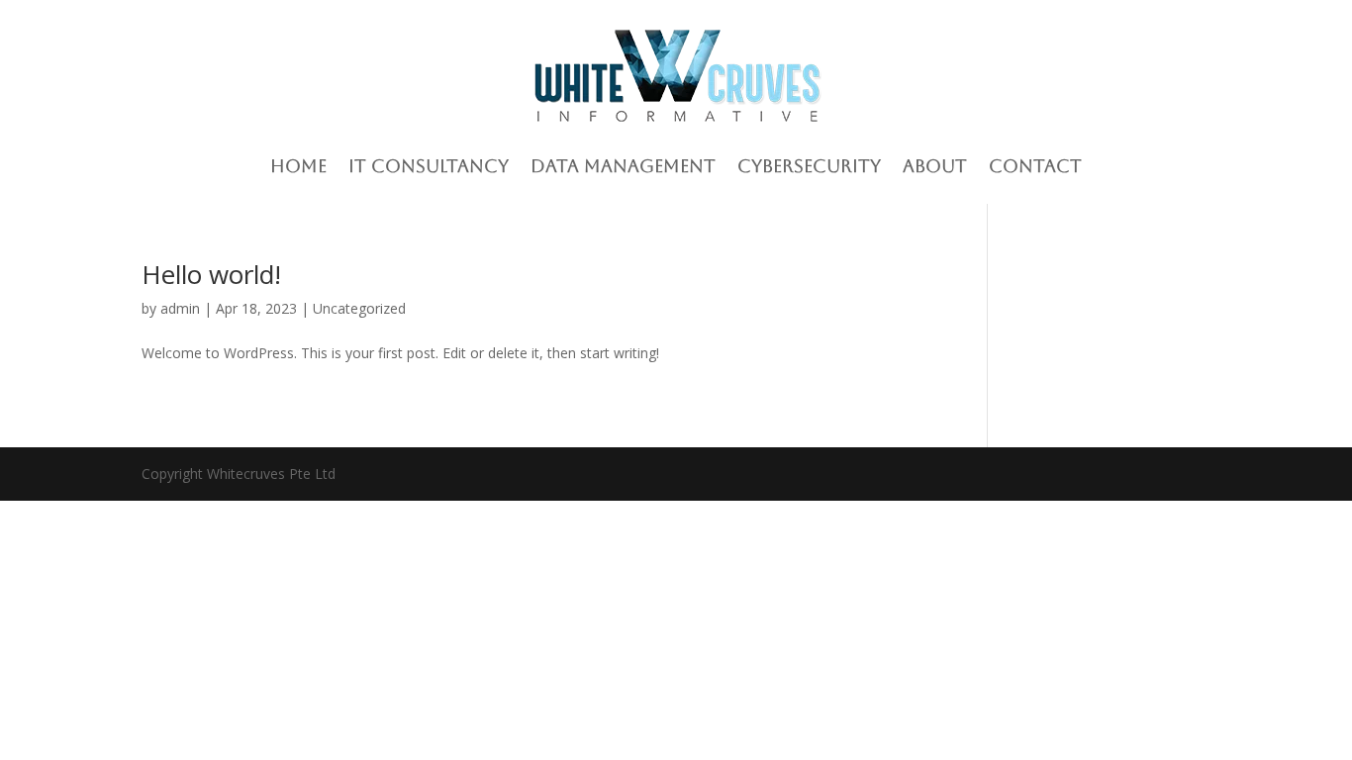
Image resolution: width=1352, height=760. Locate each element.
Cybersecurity (809, 165)
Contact (1035, 165)
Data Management (623, 165)
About (935, 165)
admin (180, 308)
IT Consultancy (428, 165)
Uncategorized (359, 308)
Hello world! (211, 274)
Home (298, 165)
